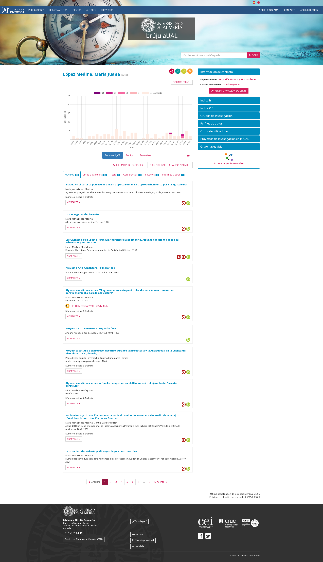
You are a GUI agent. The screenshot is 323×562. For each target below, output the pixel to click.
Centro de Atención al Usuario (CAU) (84, 539)
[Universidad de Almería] (79, 511)
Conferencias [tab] (131, 174)
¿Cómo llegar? (139, 521)
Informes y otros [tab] (172, 174)
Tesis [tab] (114, 174)
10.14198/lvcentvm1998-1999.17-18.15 (89, 305)
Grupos (77, 9)
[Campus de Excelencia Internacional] (206, 522)
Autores (91, 9)
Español (254, 2)
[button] (229, 72)
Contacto (289, 9)
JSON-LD (178, 71)
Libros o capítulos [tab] (94, 174)
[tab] (229, 72)
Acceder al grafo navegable (229, 163)
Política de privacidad (143, 540)
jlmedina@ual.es (232, 84)
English (258, 2)
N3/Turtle (184, 71)
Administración (309, 9)
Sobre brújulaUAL (269, 9)
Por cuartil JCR (112, 155)
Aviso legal (137, 534)
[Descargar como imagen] (188, 156)
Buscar (253, 55)
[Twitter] (208, 536)
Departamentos (58, 9)
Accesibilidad (138, 546)
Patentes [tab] (151, 174)
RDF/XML (171, 71)
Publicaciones (36, 9)
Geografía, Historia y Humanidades (237, 79)
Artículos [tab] (71, 174)
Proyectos (107, 9)
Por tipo (130, 155)
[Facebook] (200, 536)
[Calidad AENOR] (250, 522)
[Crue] (228, 522)
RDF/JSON (190, 71)
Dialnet (184, 203)
